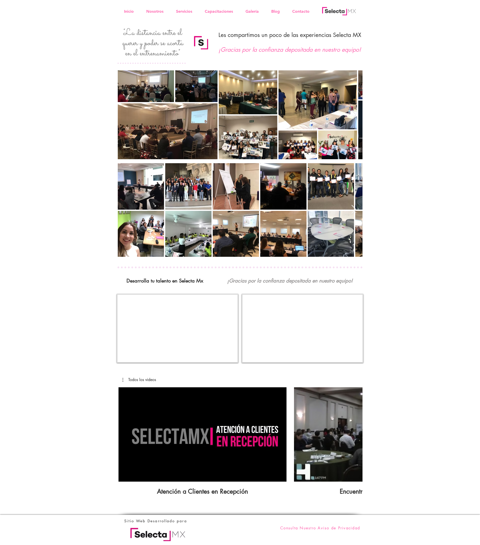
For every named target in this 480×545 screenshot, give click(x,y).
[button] (139, 380)
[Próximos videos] (355, 433)
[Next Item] (354, 115)
